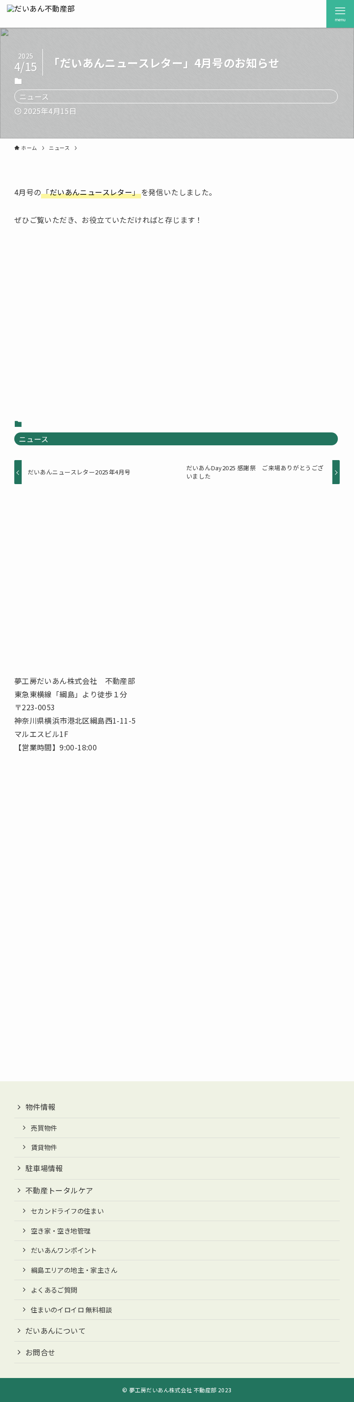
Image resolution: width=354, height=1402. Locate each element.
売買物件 (44, 1127)
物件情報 (40, 1106)
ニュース (34, 96)
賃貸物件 (44, 1147)
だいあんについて (55, 1330)
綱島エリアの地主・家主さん (74, 1270)
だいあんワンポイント (64, 1250)
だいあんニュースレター (91, 192)
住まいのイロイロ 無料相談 (71, 1309)
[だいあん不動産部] (41, 14)
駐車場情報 (44, 1168)
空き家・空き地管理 (61, 1230)
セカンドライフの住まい (67, 1211)
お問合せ (40, 1352)
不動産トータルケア (59, 1190)
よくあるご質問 (54, 1289)
